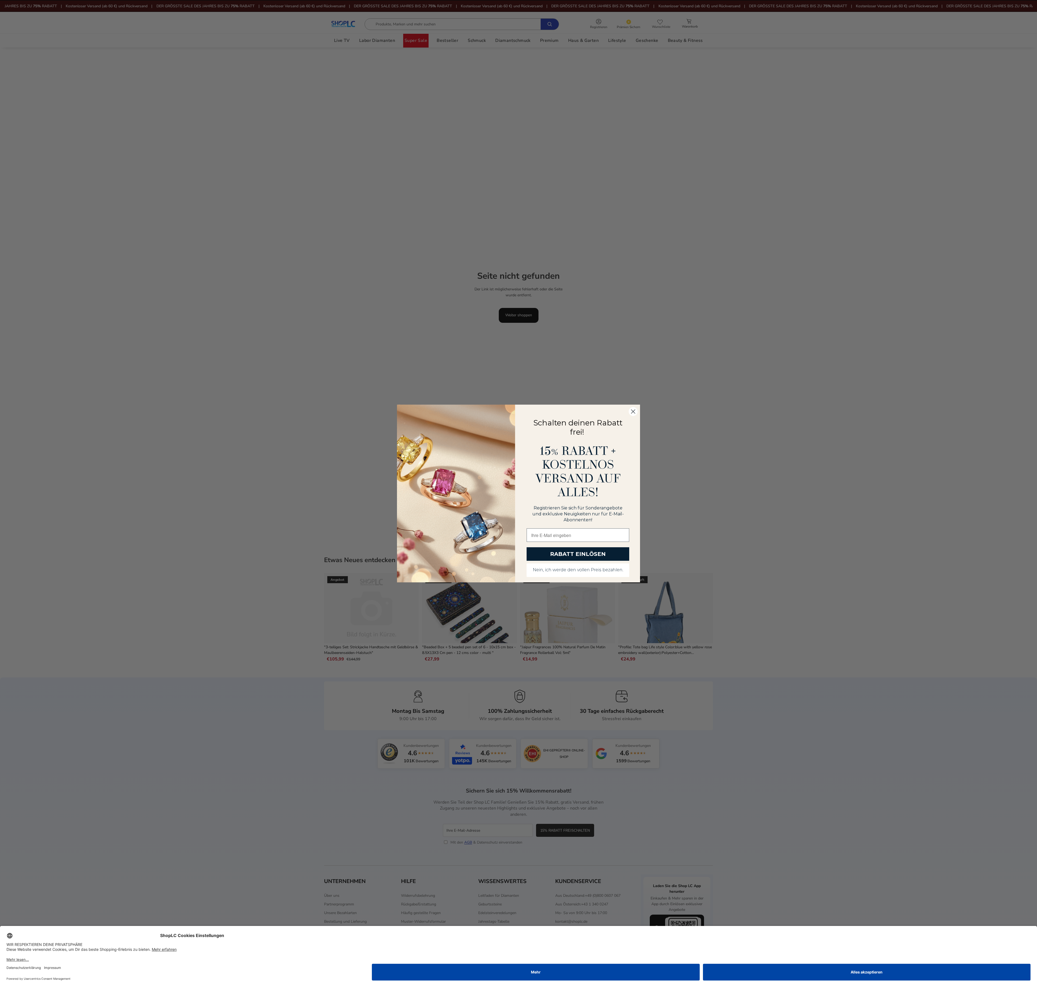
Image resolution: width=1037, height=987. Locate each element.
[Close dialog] (633, 411)
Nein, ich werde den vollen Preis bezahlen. (578, 570)
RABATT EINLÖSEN (578, 554)
